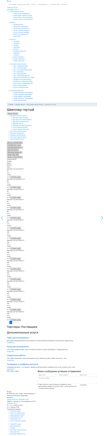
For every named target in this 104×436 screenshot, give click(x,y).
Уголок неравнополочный (21, 129)
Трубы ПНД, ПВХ (13, 154)
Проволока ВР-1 (18, 24)
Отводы (15, 45)
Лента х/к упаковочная (20, 34)
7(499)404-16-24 (23, 399)
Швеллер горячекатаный (20, 121)
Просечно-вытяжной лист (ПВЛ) (23, 77)
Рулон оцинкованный (20, 85)
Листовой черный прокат (18, 64)
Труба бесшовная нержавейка (23, 92)
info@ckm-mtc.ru (12, 403)
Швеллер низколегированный (22, 125)
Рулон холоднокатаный (20, 87)
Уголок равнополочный (20, 127)
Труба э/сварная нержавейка (22, 94)
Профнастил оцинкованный (22, 79)
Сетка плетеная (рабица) (21, 32)
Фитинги (13, 39)
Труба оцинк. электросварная (23, 17)
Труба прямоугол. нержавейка (23, 98)
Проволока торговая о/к (21, 28)
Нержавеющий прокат (15, 147)
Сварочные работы (16, 355)
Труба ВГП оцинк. (15, 424)
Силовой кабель (15, 411)
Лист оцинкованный (19, 73)
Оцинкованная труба (17, 11)
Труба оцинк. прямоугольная (22, 15)
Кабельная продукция (15, 152)
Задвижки (16, 53)
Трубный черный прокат (18, 135)
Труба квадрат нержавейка (22, 96)
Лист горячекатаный (20, 68)
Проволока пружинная (20, 26)
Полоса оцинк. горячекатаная (23, 19)
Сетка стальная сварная (21, 30)
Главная (10, 104)
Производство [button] (43, 4)
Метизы (12, 22)
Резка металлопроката (18, 346)
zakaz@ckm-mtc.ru (13, 9)
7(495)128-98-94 (12, 7)
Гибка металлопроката (18, 338)
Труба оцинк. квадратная (21, 13)
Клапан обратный (19, 61)
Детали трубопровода (15, 142)
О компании (13, 4)
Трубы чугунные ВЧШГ (15, 157)
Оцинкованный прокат (17, 139)
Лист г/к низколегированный (22, 70)
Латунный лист (15, 432)
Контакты (64, 4)
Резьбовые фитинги (19, 51)
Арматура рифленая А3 (17, 434)
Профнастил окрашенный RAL (23, 81)
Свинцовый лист (15, 419)
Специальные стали (14, 145)
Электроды (17, 36)
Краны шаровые (18, 57)
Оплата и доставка (24, 4)
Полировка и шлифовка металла (22, 364)
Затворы (16, 55)
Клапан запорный (19, 59)
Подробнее (10, 342)
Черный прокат (20, 104)
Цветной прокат (13, 150)
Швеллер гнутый (18, 123)
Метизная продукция (17, 133)
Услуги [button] (33, 4)
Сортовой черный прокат (18, 137)
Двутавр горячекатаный (20, 117)
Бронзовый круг (15, 426)
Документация (55, 4)
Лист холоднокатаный (20, 66)
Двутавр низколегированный (22, 119)
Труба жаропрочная (19, 100)
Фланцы (15, 49)
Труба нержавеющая (16, 90)
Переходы (16, 47)
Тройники (16, 41)
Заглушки (16, 43)
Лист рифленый (18, 72)
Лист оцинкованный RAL (21, 75)
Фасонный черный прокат (35, 104)
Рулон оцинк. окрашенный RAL (23, 83)
